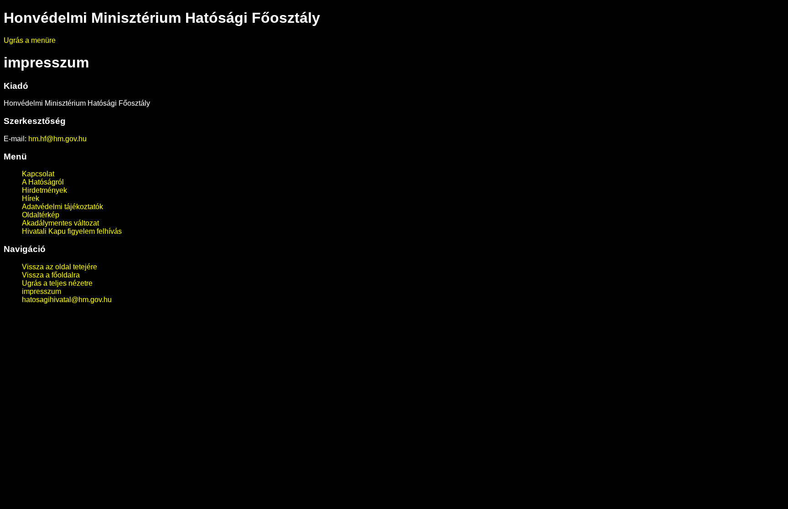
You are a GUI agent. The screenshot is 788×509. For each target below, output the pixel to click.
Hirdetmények (44, 190)
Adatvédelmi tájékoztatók (62, 207)
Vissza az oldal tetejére (59, 267)
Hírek (30, 198)
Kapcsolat (38, 174)
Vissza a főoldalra (51, 275)
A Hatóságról (43, 182)
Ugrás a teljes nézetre (57, 283)
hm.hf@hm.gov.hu (57, 139)
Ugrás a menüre (30, 40)
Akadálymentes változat (60, 223)
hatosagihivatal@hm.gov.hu (67, 299)
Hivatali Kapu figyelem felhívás (72, 231)
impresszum (41, 291)
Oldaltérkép (40, 215)
